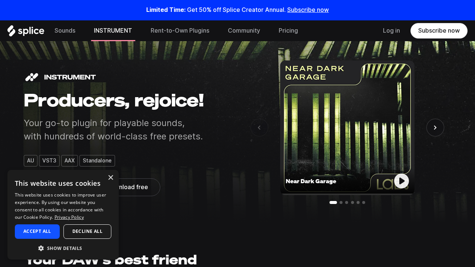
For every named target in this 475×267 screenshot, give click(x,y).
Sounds (65, 30)
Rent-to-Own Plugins (180, 30)
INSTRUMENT (113, 30)
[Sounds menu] (80, 31)
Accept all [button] (37, 231)
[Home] (25, 32)
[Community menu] (265, 31)
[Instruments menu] (137, 31)
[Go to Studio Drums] (352, 202)
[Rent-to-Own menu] (214, 31)
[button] (63, 248)
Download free (127, 187)
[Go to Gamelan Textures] (358, 202)
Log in (391, 30)
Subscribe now (308, 9)
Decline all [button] (87, 231)
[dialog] (63, 215)
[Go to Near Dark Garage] (333, 202)
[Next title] (435, 127)
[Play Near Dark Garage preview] (401, 181)
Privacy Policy (69, 217)
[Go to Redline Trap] (341, 202)
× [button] (110, 178)
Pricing (288, 30)
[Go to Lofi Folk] (363, 202)
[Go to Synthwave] (346, 202)
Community (244, 30)
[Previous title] (259, 127)
